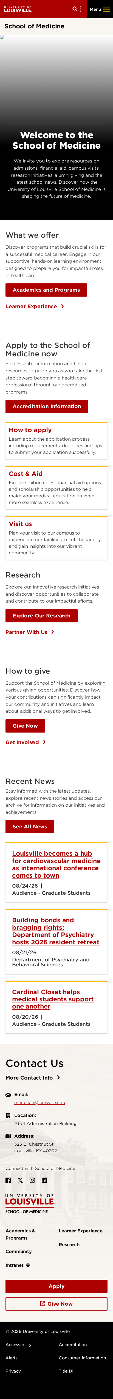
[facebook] (8, 1180)
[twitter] (20, 1180)
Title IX (66, 1371)
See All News (30, 826)
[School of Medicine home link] (30, 1203)
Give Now (25, 726)
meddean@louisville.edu (39, 1102)
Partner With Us (27, 632)
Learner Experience (32, 306)
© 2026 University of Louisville (37, 1331)
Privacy (13, 1371)
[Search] (78, 9)
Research (69, 1244)
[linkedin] (44, 1180)
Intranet (14, 1265)
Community (18, 1251)
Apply (56, 1286)
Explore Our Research (41, 616)
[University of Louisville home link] (18, 9)
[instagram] (32, 1180)
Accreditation (73, 1344)
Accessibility (18, 1344)
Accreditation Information (47, 406)
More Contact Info (30, 1078)
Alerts (11, 1357)
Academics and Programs (46, 290)
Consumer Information (82, 1357)
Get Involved (23, 742)
